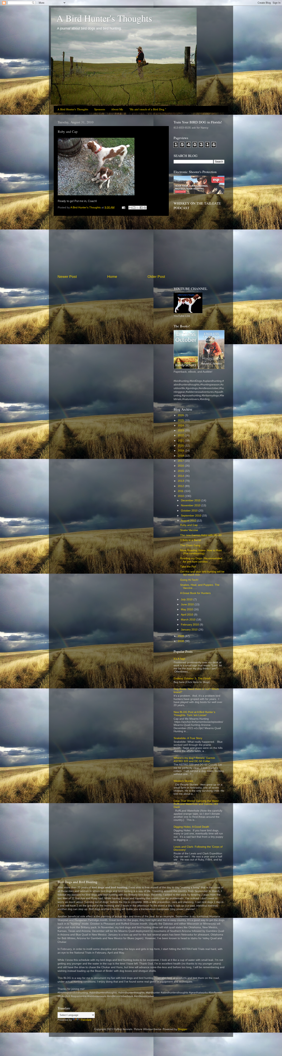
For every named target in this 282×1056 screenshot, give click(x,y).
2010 (181, 496)
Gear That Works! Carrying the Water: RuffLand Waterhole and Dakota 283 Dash (197, 803)
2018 (181, 455)
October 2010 (189, 510)
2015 (181, 470)
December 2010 (191, 500)
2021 (181, 440)
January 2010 (189, 629)
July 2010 (187, 599)
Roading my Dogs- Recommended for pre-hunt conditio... (201, 560)
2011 (181, 491)
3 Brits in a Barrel (190, 540)
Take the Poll (188, 566)
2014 (181, 475)
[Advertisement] (111, 245)
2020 (181, 445)
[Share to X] (137, 208)
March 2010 (188, 619)
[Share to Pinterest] (145, 208)
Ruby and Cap (189, 525)
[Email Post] (123, 207)
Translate (86, 1019)
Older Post (156, 277)
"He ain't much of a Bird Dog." (147, 109)
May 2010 (187, 609)
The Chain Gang (190, 545)
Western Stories (183, 781)
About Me (117, 109)
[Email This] (130, 208)
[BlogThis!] (134, 208)
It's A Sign (179, 658)
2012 (181, 486)
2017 (181, 460)
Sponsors (99, 109)
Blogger (182, 1029)
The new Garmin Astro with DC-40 (201, 535)
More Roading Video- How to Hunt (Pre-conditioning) (201, 552)
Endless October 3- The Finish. (192, 678)
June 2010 (188, 604)
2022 (181, 435)
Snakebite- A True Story (188, 738)
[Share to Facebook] (141, 208)
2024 (181, 425)
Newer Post (67, 277)
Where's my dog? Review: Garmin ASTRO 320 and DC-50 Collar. (194, 759)
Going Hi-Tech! (189, 579)
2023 (181, 430)
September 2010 (191, 515)
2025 (181, 420)
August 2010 (189, 520)
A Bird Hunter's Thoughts (104, 18)
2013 (181, 480)
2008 (181, 641)
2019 (181, 450)
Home (112, 277)
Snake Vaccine (189, 530)
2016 (181, 465)
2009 (181, 636)
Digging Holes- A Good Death (191, 826)
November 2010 (191, 505)
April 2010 (187, 614)
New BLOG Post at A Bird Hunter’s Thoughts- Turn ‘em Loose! (194, 714)
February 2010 (190, 624)
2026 (181, 415)
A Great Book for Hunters (195, 593)
